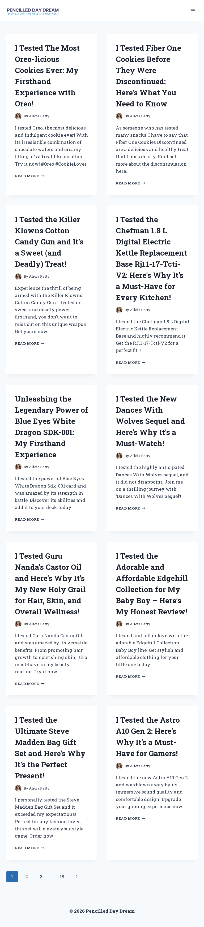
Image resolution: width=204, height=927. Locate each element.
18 (62, 876)
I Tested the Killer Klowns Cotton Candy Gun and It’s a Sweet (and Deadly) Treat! (49, 241)
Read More (30, 176)
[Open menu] (193, 10)
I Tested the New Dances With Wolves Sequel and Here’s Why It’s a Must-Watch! (150, 421)
